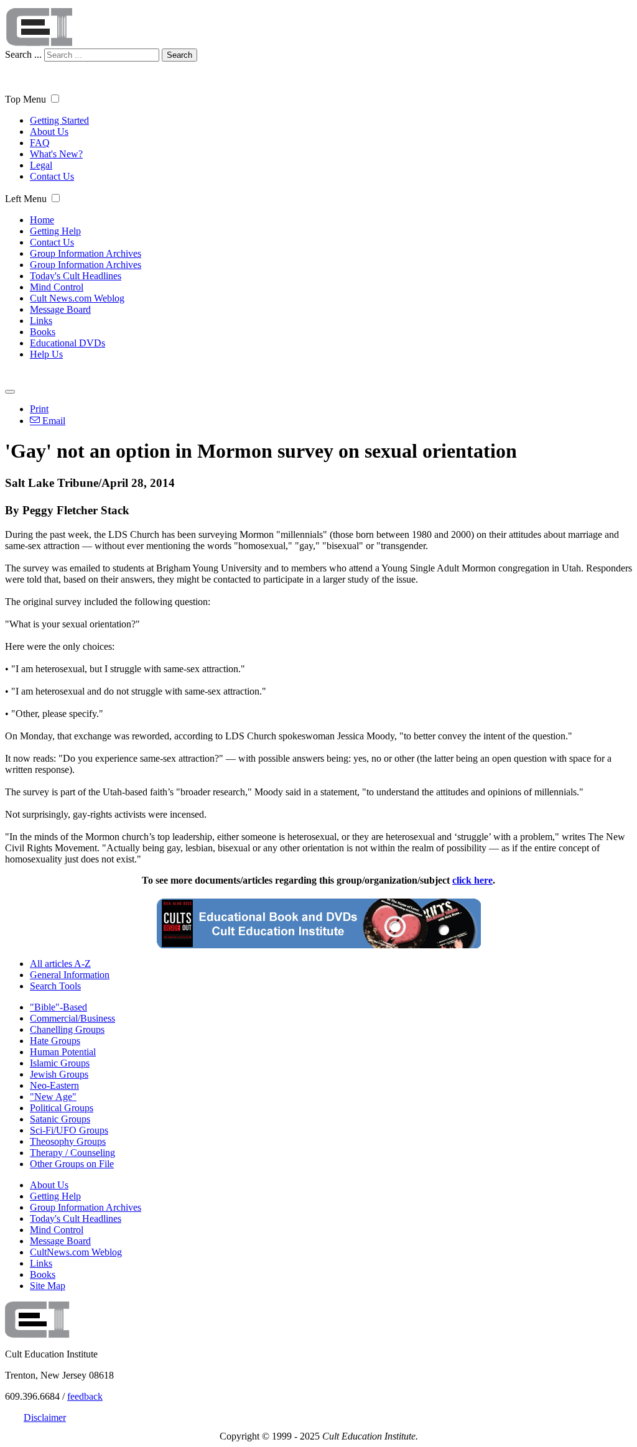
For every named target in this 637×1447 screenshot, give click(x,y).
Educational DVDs (67, 343)
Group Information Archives (85, 253)
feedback (85, 1396)
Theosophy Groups (68, 1141)
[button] (55, 99)
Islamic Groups (60, 1063)
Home (42, 220)
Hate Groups (55, 1040)
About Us (49, 131)
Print (39, 409)
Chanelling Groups (67, 1029)
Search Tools (55, 986)
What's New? (56, 154)
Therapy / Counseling (72, 1152)
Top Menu (25, 99)
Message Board (60, 309)
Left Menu (26, 198)
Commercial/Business (72, 1018)
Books (42, 331)
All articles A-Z (60, 963)
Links (41, 320)
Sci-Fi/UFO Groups (69, 1130)
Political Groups (61, 1108)
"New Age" (53, 1096)
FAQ (40, 142)
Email (52, 420)
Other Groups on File (72, 1163)
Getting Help (55, 231)
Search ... (23, 54)
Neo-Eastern (54, 1085)
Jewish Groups (59, 1074)
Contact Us (52, 176)
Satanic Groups (60, 1119)
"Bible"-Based (58, 1007)
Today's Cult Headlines (75, 275)
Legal (41, 165)
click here (472, 880)
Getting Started (59, 120)
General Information (69, 974)
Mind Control (56, 287)
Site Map (47, 1285)
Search (179, 55)
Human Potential (63, 1052)
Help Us (46, 354)
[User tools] (10, 392)
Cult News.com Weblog (77, 298)
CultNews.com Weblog (76, 1252)
